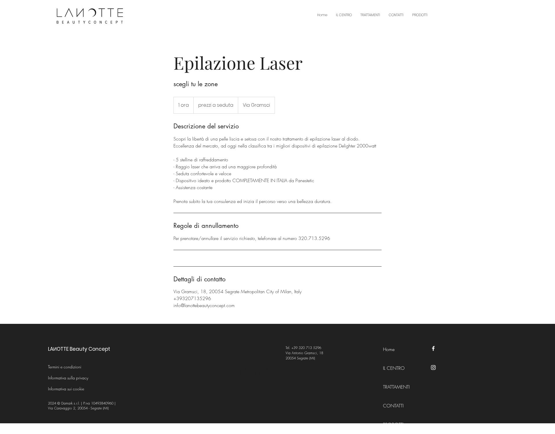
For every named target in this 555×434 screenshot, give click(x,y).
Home (389, 349)
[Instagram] (433, 367)
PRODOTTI (393, 424)
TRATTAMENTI (396, 387)
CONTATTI (393, 405)
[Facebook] (433, 348)
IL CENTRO (394, 368)
